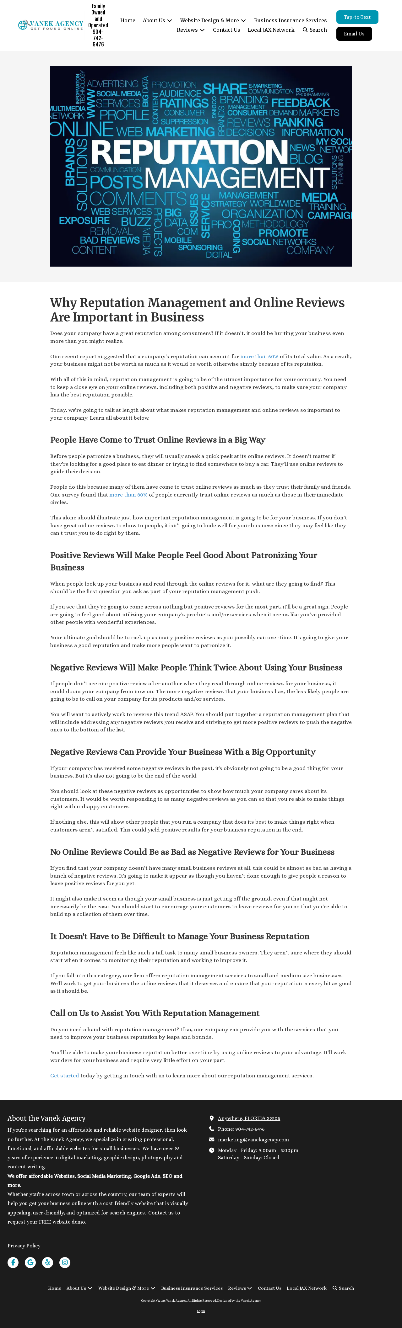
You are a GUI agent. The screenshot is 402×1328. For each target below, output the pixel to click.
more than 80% (128, 494)
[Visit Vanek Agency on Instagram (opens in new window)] (64, 1262)
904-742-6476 (249, 1129)
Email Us (354, 34)
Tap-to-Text (357, 17)
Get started (64, 1075)
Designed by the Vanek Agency (239, 1300)
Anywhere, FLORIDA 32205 (249, 1118)
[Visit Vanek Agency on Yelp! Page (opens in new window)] (47, 1262)
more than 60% (259, 356)
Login (201, 1311)
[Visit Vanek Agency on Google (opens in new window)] (30, 1262)
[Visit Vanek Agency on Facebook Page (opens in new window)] (13, 1262)
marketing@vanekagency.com (253, 1140)
